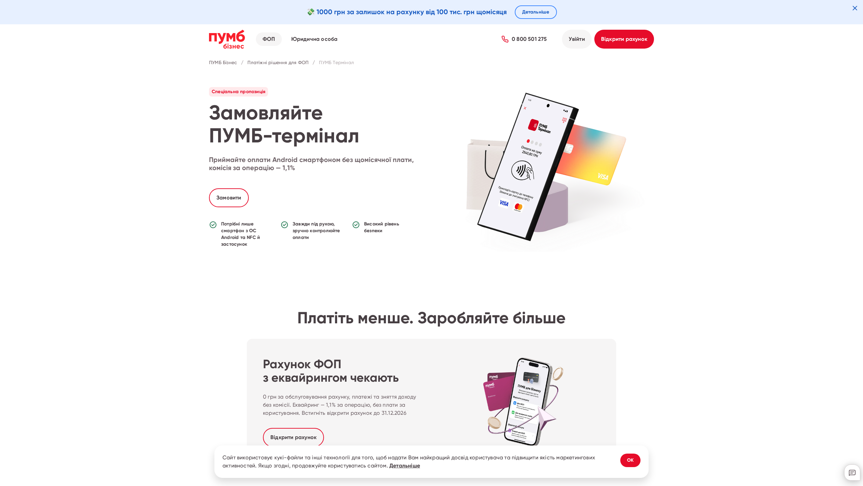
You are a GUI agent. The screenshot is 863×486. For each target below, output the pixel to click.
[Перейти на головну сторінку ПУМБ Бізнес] (227, 39)
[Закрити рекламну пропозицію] (855, 8)
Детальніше (404, 465)
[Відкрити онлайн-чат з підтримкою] (852, 472)
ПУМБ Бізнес (223, 62)
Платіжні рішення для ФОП (277, 62)
